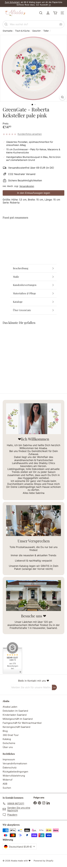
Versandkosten (26, 186)
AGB (5, 783)
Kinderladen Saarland (14, 714)
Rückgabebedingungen (15, 771)
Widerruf (7, 779)
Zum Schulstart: (12, 2)
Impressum (9, 759)
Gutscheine (9, 743)
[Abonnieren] (54, 687)
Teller (46, 31)
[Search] (6, 24)
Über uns (8, 747)
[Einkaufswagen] (55, 12)
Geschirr (36, 31)
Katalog (7, 739)
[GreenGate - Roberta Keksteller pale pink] (33, 233)
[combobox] (33, 24)
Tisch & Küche (22, 31)
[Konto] (48, 13)
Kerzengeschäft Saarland (16, 726)
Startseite (7, 31)
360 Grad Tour (11, 735)
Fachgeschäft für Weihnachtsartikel (22, 722)
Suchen (7, 787)
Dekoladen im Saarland (15, 710)
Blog (5, 730)
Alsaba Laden (10, 706)
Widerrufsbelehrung (14, 775)
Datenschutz (10, 767)
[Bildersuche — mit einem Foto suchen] (61, 24)
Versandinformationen (15, 763)
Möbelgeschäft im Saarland (18, 718)
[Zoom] (62, 97)
